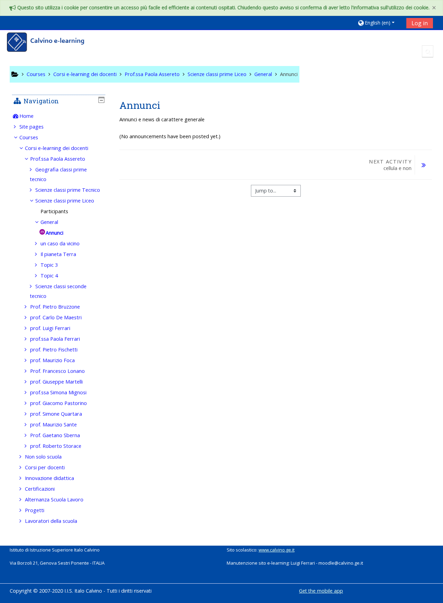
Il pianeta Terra (58, 254)
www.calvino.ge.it (277, 550)
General (49, 222)
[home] (50, 43)
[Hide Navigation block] (101, 100)
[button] (379, 22)
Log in (420, 23)
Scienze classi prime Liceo (64, 200)
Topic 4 (49, 275)
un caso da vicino (60, 243)
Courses (28, 137)
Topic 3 (49, 265)
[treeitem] (58, 116)
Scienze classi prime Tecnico (67, 190)
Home (26, 116)
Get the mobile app (321, 590)
